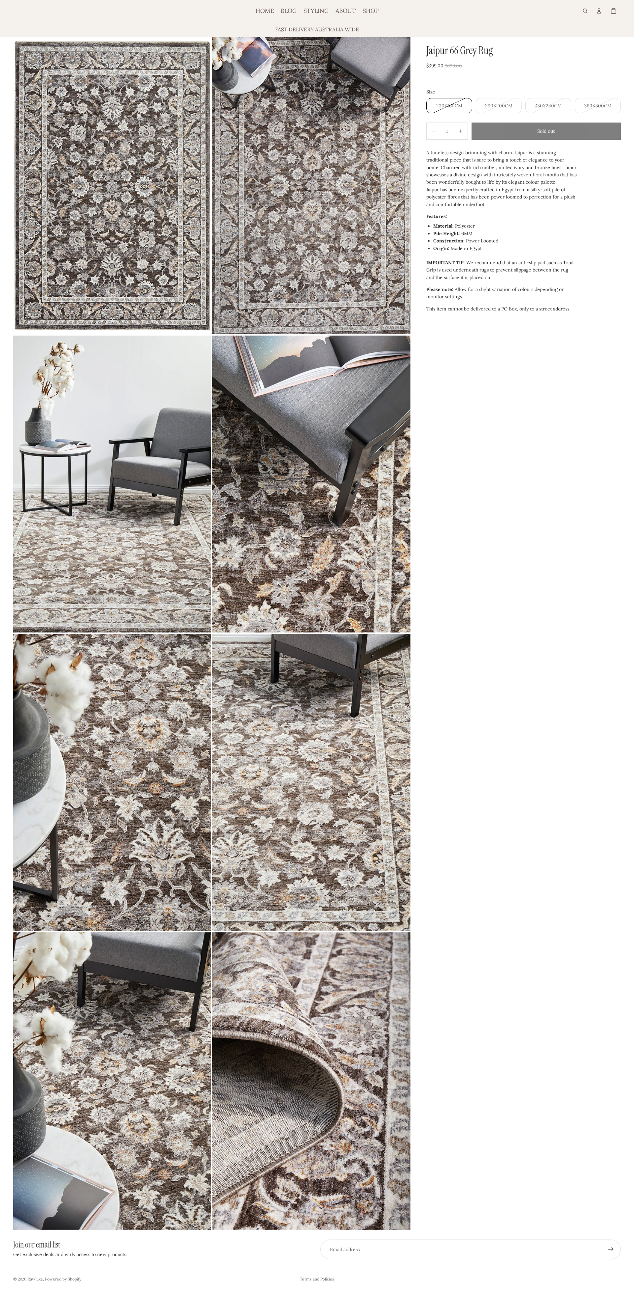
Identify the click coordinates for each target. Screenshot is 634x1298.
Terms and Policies (317, 1279)
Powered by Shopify (63, 1279)
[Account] (599, 11)
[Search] (585, 11)
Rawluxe (35, 1279)
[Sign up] (611, 1249)
